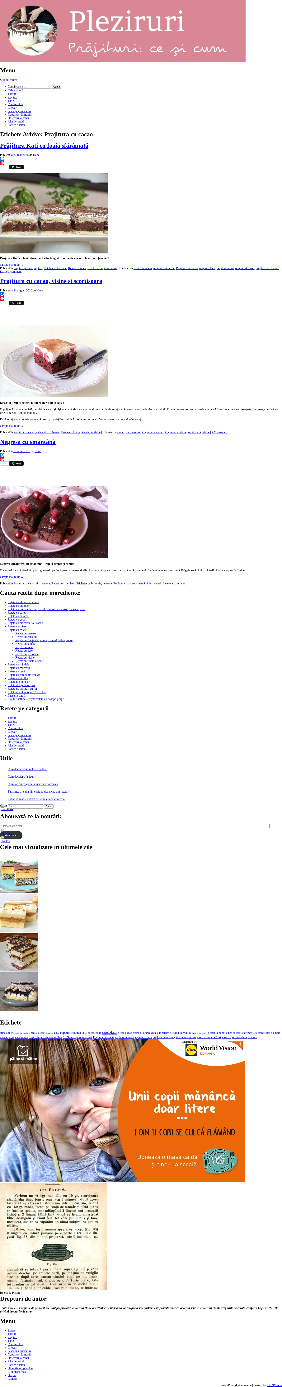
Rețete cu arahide (18, 605)
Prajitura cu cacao (187, 268)
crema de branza (141, 1032)
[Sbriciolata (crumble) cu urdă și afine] (19, 1009)
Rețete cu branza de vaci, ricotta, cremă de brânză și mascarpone (46, 609)
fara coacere (259, 1032)
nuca (66, 1037)
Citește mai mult (11, 264)
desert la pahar (216, 1032)
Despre (12, 1375)
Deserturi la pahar (18, 118)
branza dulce (52, 1032)
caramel (76, 1032)
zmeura (252, 1037)
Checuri (12, 107)
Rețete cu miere (17, 626)
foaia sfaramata (143, 268)
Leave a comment (10, 271)
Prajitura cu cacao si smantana (32, 583)
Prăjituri (12, 97)
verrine (236, 1037)
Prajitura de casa (162, 1037)
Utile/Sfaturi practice (20, 1368)
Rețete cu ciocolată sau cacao (25, 623)
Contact (12, 1378)
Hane (36, 154)
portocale (87, 1037)
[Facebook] (141, 159)
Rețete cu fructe (17, 629)
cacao (120, 432)
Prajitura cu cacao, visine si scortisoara (51, 280)
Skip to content (9, 79)
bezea (34, 1032)
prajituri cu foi (225, 268)
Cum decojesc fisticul (21, 776)
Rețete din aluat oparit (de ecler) (27, 692)
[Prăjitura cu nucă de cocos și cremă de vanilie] (19, 970)
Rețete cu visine (25, 657)
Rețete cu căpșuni (26, 636)
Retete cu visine (91, 432)
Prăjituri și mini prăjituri (28, 268)
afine (2, 1032)
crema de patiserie (161, 1032)
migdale (34, 1037)
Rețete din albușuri (19, 681)
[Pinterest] (141, 163)
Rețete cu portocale (27, 654)
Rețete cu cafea (17, 612)
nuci (73, 1037)
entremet (247, 1032)
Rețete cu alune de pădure (23, 602)
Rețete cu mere (24, 647)
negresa (107, 583)
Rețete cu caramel (18, 616)
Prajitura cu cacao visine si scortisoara (36, 432)
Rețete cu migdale (18, 664)
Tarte (11, 100)
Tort (218, 1037)
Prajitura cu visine (175, 432)
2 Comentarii (219, 432)
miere (24, 1037)
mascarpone (133, 432)
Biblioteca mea (17, 1371)
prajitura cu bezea (164, 268)
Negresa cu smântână (28, 441)
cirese (120, 1032)
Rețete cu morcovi (19, 668)
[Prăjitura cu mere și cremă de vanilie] (19, 931)
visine (205, 432)
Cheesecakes (15, 104)
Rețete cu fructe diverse (29, 661)
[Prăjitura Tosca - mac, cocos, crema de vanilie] (19, 892)
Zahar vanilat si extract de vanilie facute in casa (36, 799)
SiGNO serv (274, 1385)
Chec (84, 1032)
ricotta (192, 1037)
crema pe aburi (199, 1032)
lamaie (276, 1032)
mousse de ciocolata (51, 1037)
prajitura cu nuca (143, 1037)
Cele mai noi (15, 90)
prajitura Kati (207, 268)
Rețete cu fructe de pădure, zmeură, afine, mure (44, 640)
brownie (96, 583)
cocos (128, 1032)
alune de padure (21, 1032)
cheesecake (94, 1032)
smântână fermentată (148, 583)
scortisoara (194, 432)
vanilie (226, 1037)
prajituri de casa (244, 268)
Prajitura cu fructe (103, 1037)
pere (79, 1037)
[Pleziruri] (123, 61)
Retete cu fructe (70, 432)
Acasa (11, 1330)
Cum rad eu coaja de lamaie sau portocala (33, 784)
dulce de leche (234, 1032)
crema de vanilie (181, 1032)
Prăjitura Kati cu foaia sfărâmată (44, 145)
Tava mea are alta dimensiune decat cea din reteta (37, 791)
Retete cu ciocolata (55, 268)
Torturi (12, 93)
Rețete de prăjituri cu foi (22, 688)
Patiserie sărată (17, 125)
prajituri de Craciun (267, 268)
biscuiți (41, 1032)
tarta (213, 1037)
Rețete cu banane (25, 633)
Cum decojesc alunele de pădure (27, 769)
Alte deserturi (16, 121)
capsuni (65, 1032)
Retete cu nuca (77, 268)
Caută (11, 86)
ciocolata (109, 1032)
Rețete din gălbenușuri (21, 685)
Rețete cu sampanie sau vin (24, 674)
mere (18, 1037)
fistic (269, 1032)
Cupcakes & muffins (20, 114)
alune (9, 1032)
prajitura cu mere (124, 1037)
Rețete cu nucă (17, 671)
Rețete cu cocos (17, 619)
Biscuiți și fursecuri (19, 111)
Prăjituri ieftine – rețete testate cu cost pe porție (36, 699)
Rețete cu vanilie (18, 678)
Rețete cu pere (24, 650)
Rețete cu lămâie (25, 643)
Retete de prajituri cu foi (102, 268)
